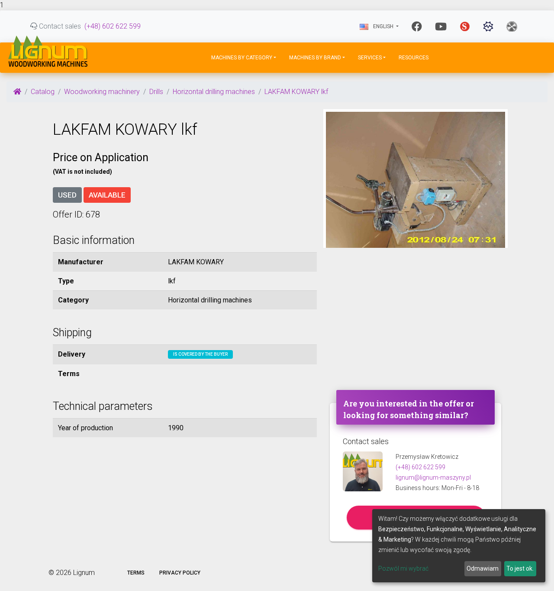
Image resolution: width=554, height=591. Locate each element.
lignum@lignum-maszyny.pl (433, 477)
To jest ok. (520, 568)
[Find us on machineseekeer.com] (488, 26)
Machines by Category (241, 58)
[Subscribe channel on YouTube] (440, 26)
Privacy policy (179, 573)
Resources (413, 58)
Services (370, 58)
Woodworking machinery (102, 92)
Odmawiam (483, 568)
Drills (156, 92)
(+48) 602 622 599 (112, 26)
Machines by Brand (315, 58)
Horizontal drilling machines (214, 92)
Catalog (43, 92)
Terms (136, 573)
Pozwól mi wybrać (403, 568)
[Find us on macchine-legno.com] (512, 26)
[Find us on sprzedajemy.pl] (465, 26)
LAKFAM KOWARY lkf (296, 92)
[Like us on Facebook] (416, 26)
